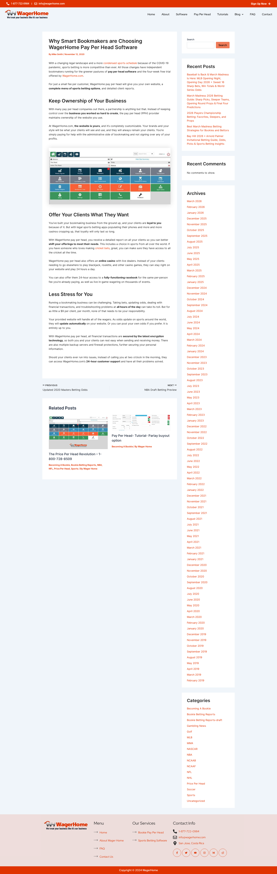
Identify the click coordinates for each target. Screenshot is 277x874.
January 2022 (195, 489)
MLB (189, 737)
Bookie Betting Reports (83, 465)
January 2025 (195, 282)
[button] (239, 14)
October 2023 (195, 368)
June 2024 (193, 322)
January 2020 (195, 628)
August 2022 (195, 449)
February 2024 (196, 345)
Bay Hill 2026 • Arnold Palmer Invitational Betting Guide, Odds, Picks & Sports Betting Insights (206, 139)
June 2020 (193, 599)
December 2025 (197, 218)
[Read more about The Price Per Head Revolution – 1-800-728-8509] (78, 431)
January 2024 (195, 351)
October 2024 (195, 299)
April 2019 (193, 668)
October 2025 (195, 230)
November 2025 (197, 224)
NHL (189, 777)
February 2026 (196, 207)
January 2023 (195, 420)
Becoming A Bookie (59, 465)
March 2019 (194, 674)
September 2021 (197, 513)
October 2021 (195, 507)
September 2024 (197, 305)
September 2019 (197, 651)
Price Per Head (62, 468)
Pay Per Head (202, 14)
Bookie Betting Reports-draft (204, 720)
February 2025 (196, 276)
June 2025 (193, 253)
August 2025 (195, 241)
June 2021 (193, 530)
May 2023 (193, 397)
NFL (51, 468)
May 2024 (193, 328)
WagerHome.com (72, 75)
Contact (267, 14)
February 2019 (195, 680)
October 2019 (195, 645)
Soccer (191, 789)
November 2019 (196, 640)
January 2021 (195, 559)
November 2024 (197, 293)
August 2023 (195, 380)
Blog (237, 14)
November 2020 (197, 570)
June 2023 (193, 391)
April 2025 (193, 264)
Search (190, 39)
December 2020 (197, 565)
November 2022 (197, 432)
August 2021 (194, 518)
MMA (190, 743)
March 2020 (194, 616)
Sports (74, 468)
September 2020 (197, 582)
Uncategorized (196, 800)
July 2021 (193, 524)
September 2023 (197, 374)
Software (181, 14)
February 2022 (196, 484)
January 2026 (195, 212)
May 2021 (193, 536)
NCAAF (191, 766)
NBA (99, 465)
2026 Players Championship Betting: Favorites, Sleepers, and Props (206, 116)
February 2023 (196, 414)
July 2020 (193, 593)
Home (151, 14)
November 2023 (197, 362)
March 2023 (194, 409)
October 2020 (195, 576)
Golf (189, 731)
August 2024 (195, 310)
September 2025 (197, 235)
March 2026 (194, 201)
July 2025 (193, 247)
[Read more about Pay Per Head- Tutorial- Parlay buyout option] (141, 422)
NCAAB (191, 760)
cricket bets (102, 248)
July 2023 (193, 386)
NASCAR (192, 748)
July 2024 (193, 316)
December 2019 (196, 634)
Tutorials (222, 14)
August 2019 (194, 657)
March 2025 (194, 270)
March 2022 (194, 478)
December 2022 (197, 426)
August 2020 (195, 588)
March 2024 (194, 339)
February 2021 (195, 553)
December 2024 (197, 287)
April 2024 (193, 334)
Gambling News (196, 725)
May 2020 (193, 605)
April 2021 (193, 541)
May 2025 (193, 258)
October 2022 (195, 437)
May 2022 (193, 466)
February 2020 (196, 622)
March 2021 (194, 547)
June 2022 (193, 461)
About (165, 14)
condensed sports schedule (120, 63)
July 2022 (193, 455)
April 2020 (193, 611)
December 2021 (196, 495)
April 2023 (193, 403)
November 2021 (196, 501)
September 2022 (197, 443)
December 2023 (197, 357)
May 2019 (193, 663)
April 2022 (193, 472)
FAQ (252, 14)
